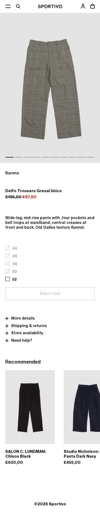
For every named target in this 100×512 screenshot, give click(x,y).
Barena (12, 173)
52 (14, 279)
